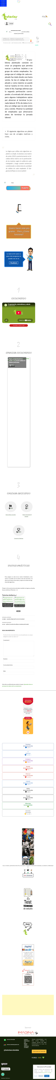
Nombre (5, 659)
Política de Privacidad (6, 1020)
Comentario (6, 640)
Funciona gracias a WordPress (16, 1020)
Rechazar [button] (41, 1076)
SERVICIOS (26, 1046)
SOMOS (25, 1044)
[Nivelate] (3, 3)
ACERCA (26, 1039)
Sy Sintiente (28, 875)
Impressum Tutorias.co (5, 1078)
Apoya (28, 986)
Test (28, 910)
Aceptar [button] (46, 1076)
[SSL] (3, 1073)
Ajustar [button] (35, 1076)
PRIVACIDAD (26, 1041)
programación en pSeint (16, 30)
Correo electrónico (8, 665)
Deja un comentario (28, 42)
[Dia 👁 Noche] (37, 41)
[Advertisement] (28, 1005)
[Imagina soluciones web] (28, 715)
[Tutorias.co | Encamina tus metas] (10, 11)
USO (25, 1042)
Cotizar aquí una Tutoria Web (39, 1051)
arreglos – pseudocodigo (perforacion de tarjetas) (13, 618)
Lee (27, 935)
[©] (4, 1063)
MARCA (25, 1043)
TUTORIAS (26, 1047)
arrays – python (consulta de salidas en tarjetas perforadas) (15, 623)
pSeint (18, 611)
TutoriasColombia (17, 42)
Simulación (13, 263)
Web (4, 671)
